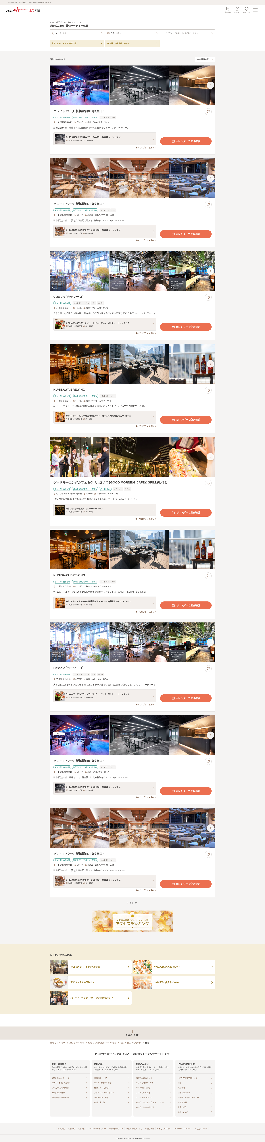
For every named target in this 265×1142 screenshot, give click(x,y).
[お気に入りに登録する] (208, 111)
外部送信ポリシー (116, 1129)
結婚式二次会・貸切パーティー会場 (102, 1043)
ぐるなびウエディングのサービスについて (174, 1129)
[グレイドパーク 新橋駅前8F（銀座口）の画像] (132, 85)
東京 (122, 1043)
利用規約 (71, 1129)
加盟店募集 (149, 1129)
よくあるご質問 (200, 1129)
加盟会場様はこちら (134, 1129)
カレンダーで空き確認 (188, 141)
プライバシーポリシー (97, 1129)
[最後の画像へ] (210, 85)
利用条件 (81, 1129)
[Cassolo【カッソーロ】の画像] (132, 271)
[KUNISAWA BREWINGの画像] (132, 364)
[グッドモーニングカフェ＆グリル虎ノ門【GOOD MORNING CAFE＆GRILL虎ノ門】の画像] (132, 457)
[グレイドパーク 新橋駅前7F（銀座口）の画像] (132, 178)
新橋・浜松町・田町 (134, 1043)
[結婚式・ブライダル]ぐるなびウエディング (67, 1043)
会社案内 (61, 1129)
